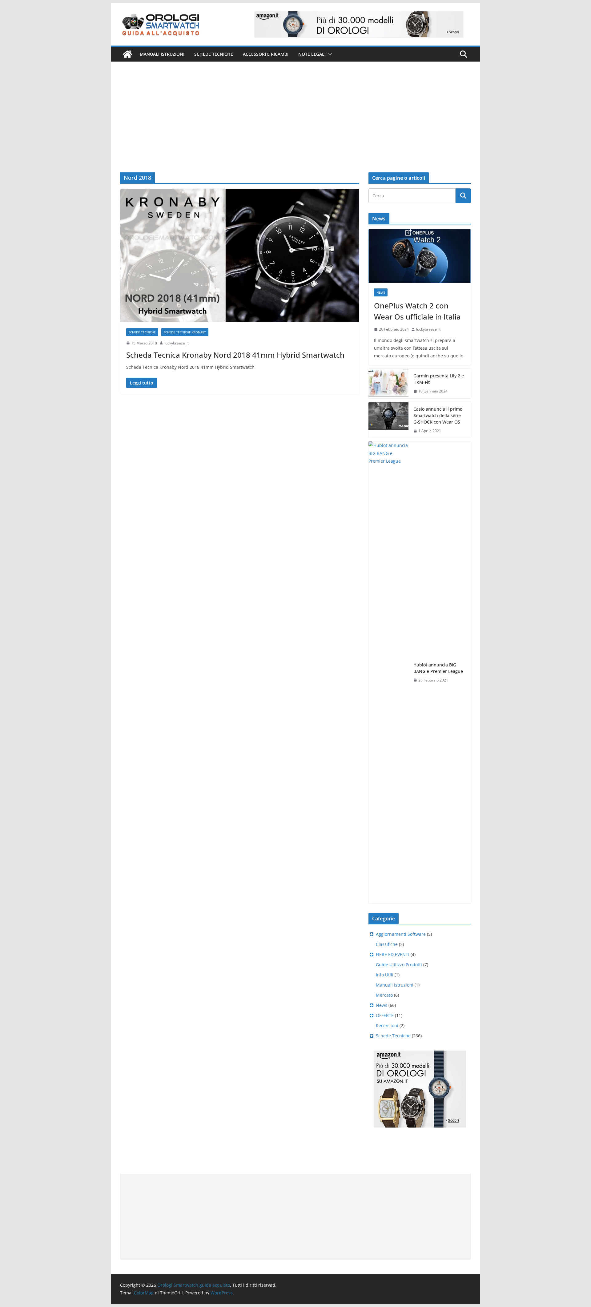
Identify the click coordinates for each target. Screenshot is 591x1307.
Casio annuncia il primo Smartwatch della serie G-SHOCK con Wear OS (437, 415)
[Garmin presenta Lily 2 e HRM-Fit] (388, 383)
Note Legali (312, 54)
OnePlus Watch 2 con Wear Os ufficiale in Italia (417, 311)
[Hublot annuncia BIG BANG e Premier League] (388, 672)
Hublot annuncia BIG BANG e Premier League (438, 668)
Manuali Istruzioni (394, 985)
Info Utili (384, 975)
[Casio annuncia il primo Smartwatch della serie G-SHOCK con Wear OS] (388, 420)
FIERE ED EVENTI (392, 954)
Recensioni (387, 1025)
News (380, 292)
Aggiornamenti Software (401, 934)
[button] (329, 54)
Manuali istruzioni (162, 54)
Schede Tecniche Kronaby (185, 332)
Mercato (384, 995)
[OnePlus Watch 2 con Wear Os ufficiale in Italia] (419, 256)
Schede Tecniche (213, 54)
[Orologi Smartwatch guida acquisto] (127, 54)
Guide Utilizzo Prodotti (399, 964)
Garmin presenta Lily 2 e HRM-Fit (438, 379)
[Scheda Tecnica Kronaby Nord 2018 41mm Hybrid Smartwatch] (239, 255)
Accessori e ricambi (265, 54)
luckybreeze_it (176, 343)
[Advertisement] (295, 108)
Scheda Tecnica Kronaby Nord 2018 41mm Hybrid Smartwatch (235, 355)
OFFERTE (385, 1015)
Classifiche (387, 944)
